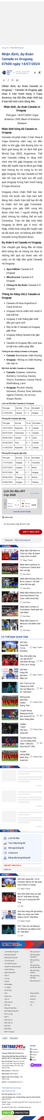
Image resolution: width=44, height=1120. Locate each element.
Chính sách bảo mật (8, 1091)
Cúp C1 (6, 975)
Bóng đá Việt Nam (10, 1008)
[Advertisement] (22, 23)
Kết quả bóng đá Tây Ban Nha (35, 966)
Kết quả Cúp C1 (35, 952)
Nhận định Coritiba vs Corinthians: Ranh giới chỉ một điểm (31, 610)
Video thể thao (9, 969)
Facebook (35, 1052)
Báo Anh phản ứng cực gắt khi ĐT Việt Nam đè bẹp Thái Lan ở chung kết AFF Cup (28, 661)
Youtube (35, 1049)
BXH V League (9, 1032)
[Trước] (5, 504)
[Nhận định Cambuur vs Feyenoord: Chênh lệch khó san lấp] (10, 569)
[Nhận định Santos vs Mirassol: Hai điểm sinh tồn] (10, 625)
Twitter (34, 1055)
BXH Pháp (7, 1029)
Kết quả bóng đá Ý (34, 961)
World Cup (8, 990)
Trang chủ (5, 48)
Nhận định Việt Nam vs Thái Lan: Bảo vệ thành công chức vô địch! (30, 553)
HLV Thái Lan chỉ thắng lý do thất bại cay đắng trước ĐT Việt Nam (28, 687)
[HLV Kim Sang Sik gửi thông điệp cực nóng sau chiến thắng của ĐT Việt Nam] (10, 673)
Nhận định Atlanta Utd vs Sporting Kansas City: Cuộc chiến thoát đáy (31, 596)
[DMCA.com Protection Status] (16, 1113)
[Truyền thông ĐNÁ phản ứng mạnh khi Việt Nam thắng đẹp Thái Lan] (10, 755)
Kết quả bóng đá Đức (34, 972)
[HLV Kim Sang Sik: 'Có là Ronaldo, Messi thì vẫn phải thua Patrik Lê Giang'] (10, 646)
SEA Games (8, 1002)
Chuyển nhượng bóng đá (12, 966)
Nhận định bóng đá (16, 48)
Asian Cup (7, 996)
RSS (33, 1057)
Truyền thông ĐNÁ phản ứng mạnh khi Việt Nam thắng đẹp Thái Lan (25, 756)
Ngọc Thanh (28, 560)
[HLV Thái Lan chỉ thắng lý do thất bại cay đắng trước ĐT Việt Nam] (10, 687)
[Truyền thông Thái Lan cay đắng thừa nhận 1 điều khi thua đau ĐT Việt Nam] (10, 741)
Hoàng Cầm (37, 702)
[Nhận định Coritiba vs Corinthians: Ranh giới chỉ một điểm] (10, 611)
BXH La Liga (8, 1014)
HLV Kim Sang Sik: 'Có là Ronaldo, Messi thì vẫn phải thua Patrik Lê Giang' (25, 647)
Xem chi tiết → (35, 493)
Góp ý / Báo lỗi (30, 532)
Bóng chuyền (34, 993)
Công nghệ (13, 1038)
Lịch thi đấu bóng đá (11, 952)
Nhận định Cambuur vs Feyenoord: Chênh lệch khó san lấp (30, 567)
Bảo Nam (26, 574)
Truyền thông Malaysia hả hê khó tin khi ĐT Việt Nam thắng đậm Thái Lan (28, 715)
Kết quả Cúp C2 (35, 981)
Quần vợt (33, 996)
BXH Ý (6, 1017)
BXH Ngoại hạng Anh (11, 1011)
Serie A (6, 981)
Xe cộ (32, 1002)
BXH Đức (7, 1026)
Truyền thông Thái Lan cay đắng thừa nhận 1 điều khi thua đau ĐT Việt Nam (28, 742)
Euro (6, 993)
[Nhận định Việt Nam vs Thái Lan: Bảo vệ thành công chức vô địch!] (10, 555)
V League (7, 987)
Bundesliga (8, 984)
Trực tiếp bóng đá (10, 963)
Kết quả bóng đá (10, 955)
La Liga (6, 978)
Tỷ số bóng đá (9, 960)
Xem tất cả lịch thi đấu (22, 512)
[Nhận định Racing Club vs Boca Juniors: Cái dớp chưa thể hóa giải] (10, 583)
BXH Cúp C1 (8, 1020)
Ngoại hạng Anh (9, 972)
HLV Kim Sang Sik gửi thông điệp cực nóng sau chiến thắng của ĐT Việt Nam (24, 674)
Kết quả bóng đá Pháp (34, 977)
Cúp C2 (6, 999)
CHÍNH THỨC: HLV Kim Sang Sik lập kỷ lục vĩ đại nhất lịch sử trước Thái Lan (24, 729)
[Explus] (22, 521)
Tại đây (18, 1094)
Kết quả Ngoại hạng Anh (35, 956)
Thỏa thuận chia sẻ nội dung (11, 1088)
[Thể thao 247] (12, 944)
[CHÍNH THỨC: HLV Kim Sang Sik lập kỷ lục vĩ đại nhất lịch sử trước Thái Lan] (10, 728)
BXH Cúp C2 (8, 1023)
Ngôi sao (7, 869)
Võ (31, 1005)
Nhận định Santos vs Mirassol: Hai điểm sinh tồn (30, 624)
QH (41, 661)
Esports (32, 999)
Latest (5, 1038)
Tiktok (34, 1060)
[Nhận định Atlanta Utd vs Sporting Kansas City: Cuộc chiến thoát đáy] (10, 597)
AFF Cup (7, 1005)
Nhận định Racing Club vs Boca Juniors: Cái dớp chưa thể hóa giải (31, 581)
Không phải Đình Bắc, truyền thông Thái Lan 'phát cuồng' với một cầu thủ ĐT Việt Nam (25, 702)
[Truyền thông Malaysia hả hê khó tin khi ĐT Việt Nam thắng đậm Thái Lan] (10, 714)
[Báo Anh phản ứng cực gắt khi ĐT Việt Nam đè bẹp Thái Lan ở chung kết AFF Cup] (10, 660)
